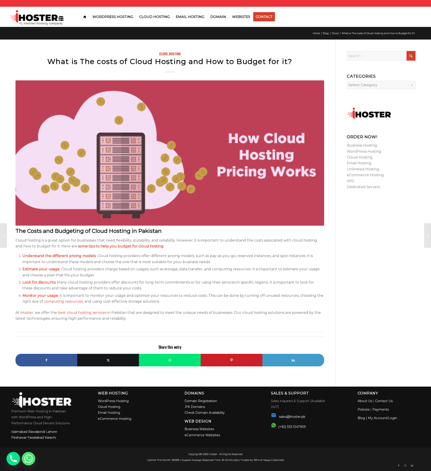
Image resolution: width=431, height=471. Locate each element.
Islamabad (19, 432)
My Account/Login (382, 418)
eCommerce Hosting (365, 175)
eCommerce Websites (202, 435)
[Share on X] (108, 360)
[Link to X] (405, 465)
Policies (363, 409)
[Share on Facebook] (46, 360)
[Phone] (13, 458)
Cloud (163, 53)
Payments (380, 409)
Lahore (51, 432)
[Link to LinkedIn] (412, 465)
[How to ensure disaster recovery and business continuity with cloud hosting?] (427, 235)
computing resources (63, 301)
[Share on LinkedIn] (293, 360)
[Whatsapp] (28, 458)
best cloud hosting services (82, 312)
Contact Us (384, 401)
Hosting (175, 53)
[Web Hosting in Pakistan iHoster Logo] (38, 17)
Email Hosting (359, 163)
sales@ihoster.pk (292, 417)
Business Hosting (362, 145)
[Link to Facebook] (398, 465)
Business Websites (199, 429)
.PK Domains (195, 407)
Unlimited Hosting (363, 169)
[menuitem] (84, 17)
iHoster (26, 312)
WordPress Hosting (364, 151)
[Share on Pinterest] (231, 360)
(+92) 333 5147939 (292, 427)
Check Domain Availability (205, 413)
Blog (361, 418)
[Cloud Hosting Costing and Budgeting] (169, 153)
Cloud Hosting (360, 157)
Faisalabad (36, 438)
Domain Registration (201, 401)
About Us (365, 401)
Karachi (50, 438)
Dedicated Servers (363, 187)
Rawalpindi (36, 432)
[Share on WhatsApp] (170, 360)
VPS (350, 181)
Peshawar (19, 438)
